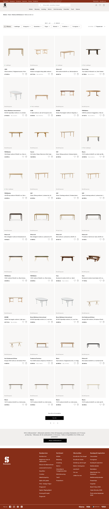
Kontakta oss (103, 1)
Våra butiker (96, 1)
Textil (72, 9)
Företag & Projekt (44, 493)
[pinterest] (18, 507)
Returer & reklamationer (46, 464)
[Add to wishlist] (23, 74)
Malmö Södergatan (79, 466)
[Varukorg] (104, 5)
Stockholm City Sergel (80, 456)
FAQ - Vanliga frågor (45, 484)
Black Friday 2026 (95, 487)
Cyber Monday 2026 (96, 490)
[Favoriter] (100, 5)
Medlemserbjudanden (96, 477)
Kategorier (26, 26)
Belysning (37, 9)
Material (55, 26)
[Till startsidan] (5, 5)
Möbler (31, 9)
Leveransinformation (45, 468)
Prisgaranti (42, 487)
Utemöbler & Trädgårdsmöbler (61, 470)
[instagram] (14, 507)
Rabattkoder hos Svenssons (95, 473)
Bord (9, 14)
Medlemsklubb (94, 466)
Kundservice (42, 456)
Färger (46, 26)
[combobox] (54, 5)
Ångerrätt (42, 496)
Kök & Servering (58, 9)
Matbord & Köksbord (17, 14)
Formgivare (18, 1)
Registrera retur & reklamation (44, 460)
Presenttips (93, 480)
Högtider (93, 484)
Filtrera (8, 26)
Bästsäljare (93, 469)
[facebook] (10, 507)
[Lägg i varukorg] (26, 74)
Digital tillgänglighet (45, 490)
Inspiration (24, 1)
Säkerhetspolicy (44, 477)
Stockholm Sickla (78, 459)
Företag (30, 1)
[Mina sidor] (96, 5)
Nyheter (78, 9)
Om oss (75, 472)
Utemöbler (66, 9)
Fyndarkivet (35, 1)
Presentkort (59, 480)
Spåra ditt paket (44, 480)
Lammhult (76, 469)
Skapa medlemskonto (55, 440)
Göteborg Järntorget (79, 463)
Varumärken (6, 1)
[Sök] (40, 5)
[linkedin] (22, 507)
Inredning (43, 9)
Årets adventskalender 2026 (97, 494)
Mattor (50, 9)
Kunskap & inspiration (96, 463)
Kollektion (65, 26)
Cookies (41, 474)
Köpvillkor (42, 471)
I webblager (17, 26)
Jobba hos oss (77, 475)
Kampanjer (12, 1)
